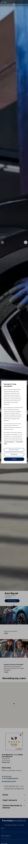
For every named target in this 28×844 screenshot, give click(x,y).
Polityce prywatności (9, 441)
